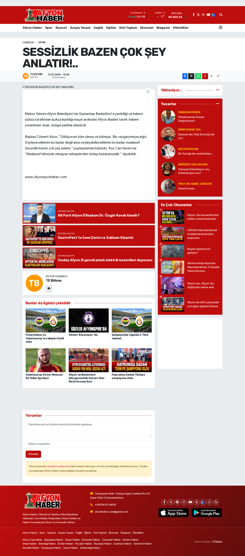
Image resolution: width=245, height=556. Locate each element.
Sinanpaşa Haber (51, 547)
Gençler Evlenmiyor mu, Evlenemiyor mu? (194, 171)
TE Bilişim (217, 541)
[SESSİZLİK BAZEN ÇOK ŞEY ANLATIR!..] (89, 87)
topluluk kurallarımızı (58, 466)
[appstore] (173, 512)
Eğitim (111, 27)
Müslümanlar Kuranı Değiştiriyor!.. (191, 119)
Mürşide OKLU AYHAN (192, 164)
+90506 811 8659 (105, 504)
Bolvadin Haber (91, 539)
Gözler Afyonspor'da (83, 334)
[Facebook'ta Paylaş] (184, 76)
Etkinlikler (181, 27)
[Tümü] (217, 90)
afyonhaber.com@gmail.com (111, 511)
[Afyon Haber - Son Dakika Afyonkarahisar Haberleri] (44, 15)
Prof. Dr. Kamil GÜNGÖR (195, 184)
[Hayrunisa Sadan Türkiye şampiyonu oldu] (132, 360)
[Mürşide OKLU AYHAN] (168, 168)
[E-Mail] (49, 289)
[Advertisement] (190, 343)
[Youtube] (190, 502)
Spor (48, 27)
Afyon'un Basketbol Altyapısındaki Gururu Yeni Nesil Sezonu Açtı (86, 378)
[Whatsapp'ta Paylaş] (198, 76)
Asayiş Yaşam (80, 27)
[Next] (203, 502)
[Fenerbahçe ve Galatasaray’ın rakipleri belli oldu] (46, 320)
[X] (171, 502)
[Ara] (220, 15)
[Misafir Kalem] (168, 151)
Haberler (28, 42)
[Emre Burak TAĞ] (168, 134)
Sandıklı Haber (31, 547)
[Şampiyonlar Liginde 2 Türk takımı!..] (132, 320)
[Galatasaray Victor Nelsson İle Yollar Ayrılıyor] (46, 360)
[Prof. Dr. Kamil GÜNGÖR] (168, 186)
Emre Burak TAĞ (189, 129)
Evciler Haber (65, 543)
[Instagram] (184, 502)
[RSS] (216, 502)
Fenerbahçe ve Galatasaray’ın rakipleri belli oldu (45, 338)
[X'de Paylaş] (191, 76)
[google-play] (206, 512)
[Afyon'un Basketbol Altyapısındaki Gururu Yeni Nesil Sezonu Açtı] (89, 360)
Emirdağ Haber (47, 543)
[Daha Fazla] (205, 76)
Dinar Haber (30, 543)
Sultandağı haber (90, 547)
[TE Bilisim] (34, 283)
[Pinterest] (177, 502)
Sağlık (98, 27)
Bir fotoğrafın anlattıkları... (195, 153)
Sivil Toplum (128, 27)
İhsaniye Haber (103, 543)
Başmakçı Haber (53, 539)
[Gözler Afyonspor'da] (89, 320)
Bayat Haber (72, 539)
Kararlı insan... (187, 188)
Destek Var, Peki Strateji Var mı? (196, 136)
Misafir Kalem (188, 149)
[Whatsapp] (210, 502)
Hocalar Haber (83, 543)
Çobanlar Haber (111, 539)
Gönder (33, 454)
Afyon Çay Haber (33, 539)
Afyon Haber (32, 27)
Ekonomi (146, 27)
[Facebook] (164, 502)
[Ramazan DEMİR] (168, 116)
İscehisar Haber (123, 543)
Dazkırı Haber (130, 539)
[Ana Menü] (220, 28)
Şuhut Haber (70, 547)
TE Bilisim (54, 280)
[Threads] (197, 502)
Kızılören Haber (143, 543)
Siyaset (61, 27)
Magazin (163, 27)
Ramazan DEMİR (189, 112)
